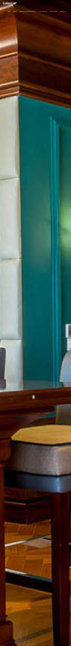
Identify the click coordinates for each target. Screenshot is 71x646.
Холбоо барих (53, 11)
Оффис (15, 11)
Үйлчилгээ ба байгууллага (27, 11)
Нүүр (9, 11)
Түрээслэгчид (43, 11)
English (63, 11)
